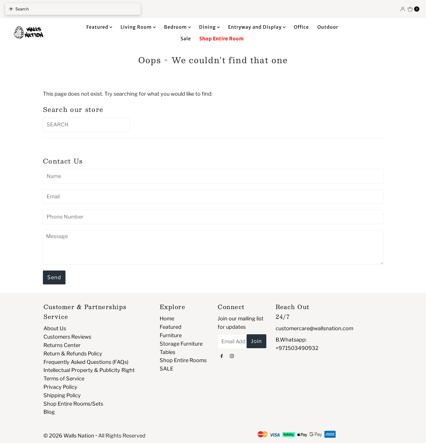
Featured (98, 27)
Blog (49, 412)
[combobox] (73, 9)
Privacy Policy (60, 387)
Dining (208, 27)
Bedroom (176, 27)
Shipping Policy (62, 395)
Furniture (171, 335)
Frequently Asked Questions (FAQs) (85, 362)
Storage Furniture (181, 344)
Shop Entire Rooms (183, 360)
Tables (167, 352)
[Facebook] (222, 356)
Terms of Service (63, 378)
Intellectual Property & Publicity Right (89, 370)
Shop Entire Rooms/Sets (73, 404)
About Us (54, 328)
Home (167, 318)
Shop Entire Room (221, 38)
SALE (166, 369)
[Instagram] (232, 356)
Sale (186, 38)
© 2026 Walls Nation (68, 436)
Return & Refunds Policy (72, 354)
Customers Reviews (67, 337)
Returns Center (62, 345)
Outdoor (327, 27)
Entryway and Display (255, 27)
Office (301, 27)
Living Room (137, 27)
